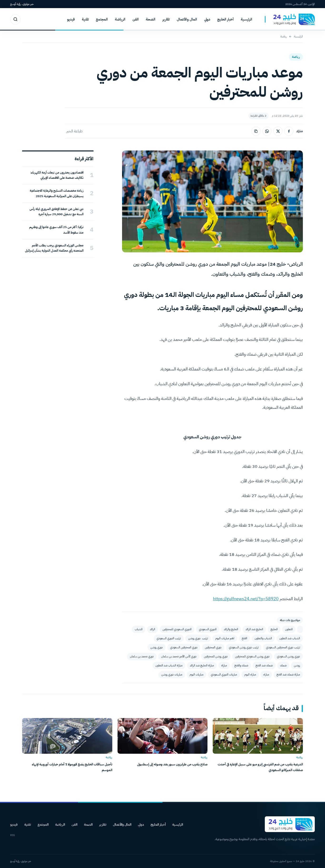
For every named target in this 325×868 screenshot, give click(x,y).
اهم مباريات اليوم (224, 638)
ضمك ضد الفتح (264, 665)
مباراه (266, 674)
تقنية (85, 19)
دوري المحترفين (213, 647)
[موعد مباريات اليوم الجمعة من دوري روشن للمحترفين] (300, 629)
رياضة (284, 36)
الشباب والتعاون (263, 638)
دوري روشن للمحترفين (216, 656)
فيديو (71, 19)
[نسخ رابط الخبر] (256, 131)
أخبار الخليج (225, 19)
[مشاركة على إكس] (277, 131)
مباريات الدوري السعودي (224, 674)
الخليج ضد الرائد (254, 629)
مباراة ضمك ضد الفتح (288, 674)
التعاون (289, 629)
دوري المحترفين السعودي (183, 647)
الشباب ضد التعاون (289, 638)
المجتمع (102, 19)
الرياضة (120, 19)
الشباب (139, 629)
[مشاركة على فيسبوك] (288, 131)
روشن (297, 665)
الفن (136, 19)
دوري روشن (156, 647)
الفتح (244, 638)
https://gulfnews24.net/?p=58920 (246, 598)
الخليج (274, 629)
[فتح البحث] (15, 19)
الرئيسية (246, 19)
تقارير (166, 19)
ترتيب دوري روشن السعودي (244, 647)
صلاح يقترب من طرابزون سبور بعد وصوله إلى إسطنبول (172, 764)
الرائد (152, 629)
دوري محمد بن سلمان (142, 656)
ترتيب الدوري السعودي (169, 638)
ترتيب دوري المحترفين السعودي (283, 647)
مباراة (224, 665)
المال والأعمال (187, 19)
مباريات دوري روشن (171, 674)
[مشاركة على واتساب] (266, 131)
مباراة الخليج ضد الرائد (202, 665)
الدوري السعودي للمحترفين (177, 629)
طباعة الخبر (74, 131)
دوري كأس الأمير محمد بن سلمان (179, 656)
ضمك (283, 665)
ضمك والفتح (241, 665)
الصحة (150, 19)
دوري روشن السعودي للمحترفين (252, 656)
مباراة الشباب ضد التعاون (168, 665)
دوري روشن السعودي (288, 656)
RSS (12, 835)
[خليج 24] (290, 19)
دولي (207, 19)
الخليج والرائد (231, 629)
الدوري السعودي (208, 629)
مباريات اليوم (196, 674)
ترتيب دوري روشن (198, 638)
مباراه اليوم (250, 674)
